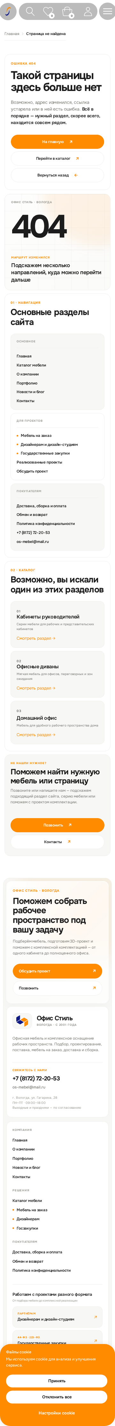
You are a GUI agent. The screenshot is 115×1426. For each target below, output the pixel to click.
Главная (11, 33)
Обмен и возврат (32, 514)
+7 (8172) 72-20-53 (33, 532)
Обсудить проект (32, 471)
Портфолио (27, 383)
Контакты (25, 400)
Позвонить (57, 825)
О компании (28, 374)
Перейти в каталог (57, 158)
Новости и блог (30, 391)
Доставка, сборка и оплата (41, 506)
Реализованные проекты (39, 462)
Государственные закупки (45, 453)
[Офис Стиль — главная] (22, 1021)
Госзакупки (27, 1228)
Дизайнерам (28, 1219)
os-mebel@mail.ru (33, 541)
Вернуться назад (57, 175)
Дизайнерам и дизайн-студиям (49, 444)
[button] (107, 11)
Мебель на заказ (36, 435)
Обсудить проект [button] (57, 971)
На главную (57, 142)
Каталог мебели (31, 365)
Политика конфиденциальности (46, 523)
